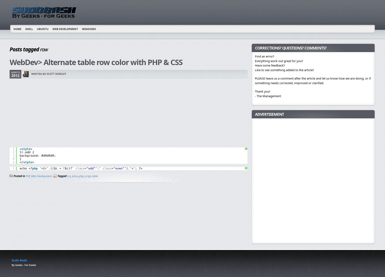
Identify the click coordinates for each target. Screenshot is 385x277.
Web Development (65, 29)
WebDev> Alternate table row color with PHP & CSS (96, 62)
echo (74, 176)
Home (17, 29)
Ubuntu (43, 29)
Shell (29, 29)
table (95, 176)
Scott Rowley (56, 74)
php (81, 176)
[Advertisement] (128, 113)
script (88, 176)
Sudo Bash (19, 260)
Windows (89, 29)
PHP (28, 176)
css (69, 176)
